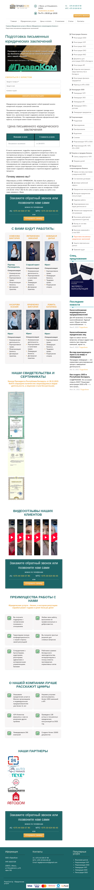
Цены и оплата (45, 21)
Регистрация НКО (80, 54)
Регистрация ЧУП (80, 42)
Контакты (80, 21)
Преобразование (79, 129)
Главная (14, 21)
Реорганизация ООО (82, 865)
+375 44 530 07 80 (75, 6)
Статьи (70, 21)
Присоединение (79, 125)
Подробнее (83, 327)
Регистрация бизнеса (79, 34)
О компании (59, 21)
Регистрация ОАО (80, 50)
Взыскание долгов (81, 860)
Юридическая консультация (83, 189)
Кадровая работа (80, 200)
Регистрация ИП (79, 65)
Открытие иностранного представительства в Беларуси (81, 71)
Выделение (78, 133)
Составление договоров (82, 179)
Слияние (77, 137)
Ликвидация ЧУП (79, 93)
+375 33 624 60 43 (75, 8)
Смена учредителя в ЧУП (82, 156)
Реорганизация (77, 117)
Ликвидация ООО (77, 89)
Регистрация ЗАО (80, 46)
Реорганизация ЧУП (82, 862)
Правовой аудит (79, 249)
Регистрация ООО (80, 38)
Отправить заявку (33, 218)
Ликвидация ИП (79, 102)
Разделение (78, 121)
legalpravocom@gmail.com (47, 862)
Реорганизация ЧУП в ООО (83, 142)
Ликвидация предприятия (82, 112)
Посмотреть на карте (46, 10)
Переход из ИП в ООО (81, 85)
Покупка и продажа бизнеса (81, 153)
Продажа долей (79, 161)
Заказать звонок (81, 16)
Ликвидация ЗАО (80, 97)
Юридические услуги (28, 21)
